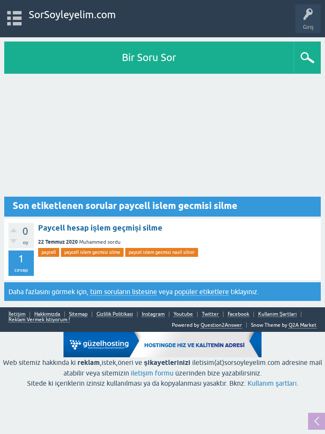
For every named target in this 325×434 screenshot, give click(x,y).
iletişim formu (152, 373)
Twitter (210, 314)
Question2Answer (221, 325)
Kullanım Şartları (277, 314)
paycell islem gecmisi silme (92, 252)
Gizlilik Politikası (114, 314)
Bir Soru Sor (149, 57)
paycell (48, 252)
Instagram (153, 314)
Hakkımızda (47, 314)
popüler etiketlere (201, 291)
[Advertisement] (162, 137)
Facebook (238, 314)
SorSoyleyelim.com (72, 14)
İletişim (16, 314)
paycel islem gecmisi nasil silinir (162, 252)
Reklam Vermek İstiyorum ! (39, 320)
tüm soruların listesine (123, 291)
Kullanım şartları (272, 383)
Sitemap (78, 314)
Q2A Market (303, 325)
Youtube (183, 314)
